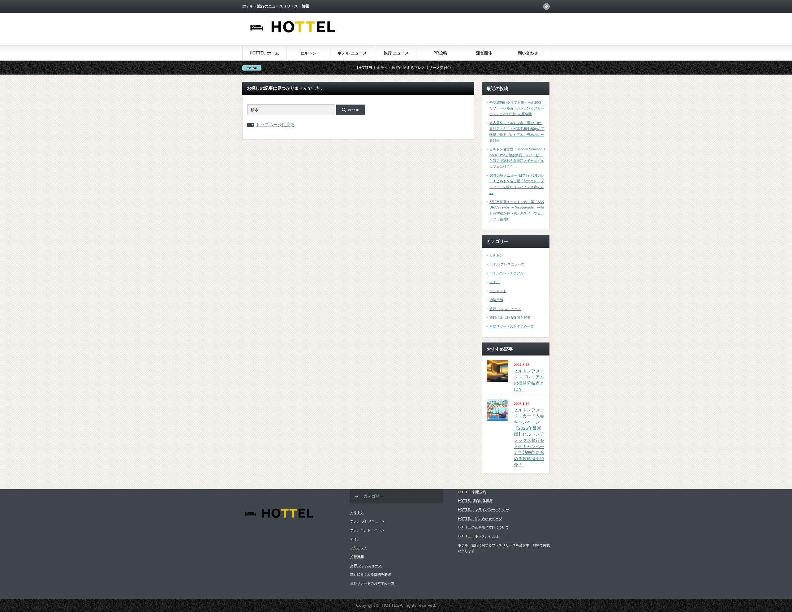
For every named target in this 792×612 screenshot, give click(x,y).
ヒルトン (308, 53)
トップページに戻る (275, 124)
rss (546, 6)
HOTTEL (390, 605)
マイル (494, 282)
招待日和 (496, 300)
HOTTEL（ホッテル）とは (478, 536)
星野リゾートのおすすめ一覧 (511, 326)
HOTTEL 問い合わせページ (480, 518)
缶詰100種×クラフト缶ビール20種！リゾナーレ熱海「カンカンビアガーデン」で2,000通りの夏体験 (517, 108)
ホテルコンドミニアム (506, 273)
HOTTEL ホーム (264, 53)
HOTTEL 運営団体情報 (475, 500)
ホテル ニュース (352, 53)
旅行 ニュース (396, 53)
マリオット (497, 291)
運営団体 (484, 53)
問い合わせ (528, 53)
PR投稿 (440, 53)
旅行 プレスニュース (505, 309)
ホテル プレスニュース (506, 264)
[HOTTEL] (293, 36)
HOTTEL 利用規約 (472, 492)
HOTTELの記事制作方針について (483, 527)
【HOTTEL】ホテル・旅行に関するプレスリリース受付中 (385, 68)
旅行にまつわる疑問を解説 (509, 317)
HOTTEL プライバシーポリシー (483, 509)
